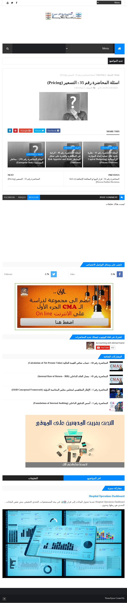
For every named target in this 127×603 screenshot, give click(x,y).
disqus (22, 197)
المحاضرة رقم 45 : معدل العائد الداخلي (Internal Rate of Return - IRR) (73, 376)
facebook (9, 197)
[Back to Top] (4, 599)
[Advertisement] (63, 32)
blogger (33, 197)
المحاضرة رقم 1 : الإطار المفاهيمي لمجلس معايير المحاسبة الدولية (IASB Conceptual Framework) (60, 390)
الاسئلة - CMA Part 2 (104, 75)
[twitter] (12, 3)
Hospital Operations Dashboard (107, 496)
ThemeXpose (110, 598)
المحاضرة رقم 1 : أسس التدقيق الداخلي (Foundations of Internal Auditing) (70, 403)
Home (117, 75)
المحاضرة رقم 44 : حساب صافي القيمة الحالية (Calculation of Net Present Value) (68, 363)
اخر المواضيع (94, 478)
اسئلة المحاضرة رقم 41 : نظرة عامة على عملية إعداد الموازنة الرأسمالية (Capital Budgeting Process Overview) (103, 158)
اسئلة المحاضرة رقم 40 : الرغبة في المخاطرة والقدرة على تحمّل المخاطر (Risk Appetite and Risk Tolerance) (64, 158)
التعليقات (33, 478)
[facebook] (16, 3)
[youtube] (7, 3)
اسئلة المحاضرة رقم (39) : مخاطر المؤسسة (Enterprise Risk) (26, 161)
